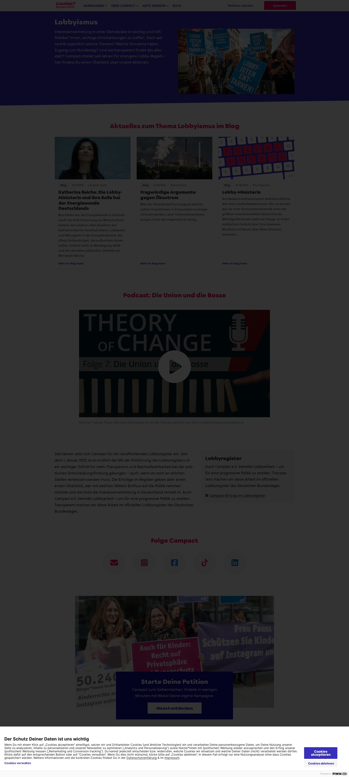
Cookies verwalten (17, 763)
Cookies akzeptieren (320, 753)
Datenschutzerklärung (142, 758)
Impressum (172, 758)
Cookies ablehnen (321, 763)
